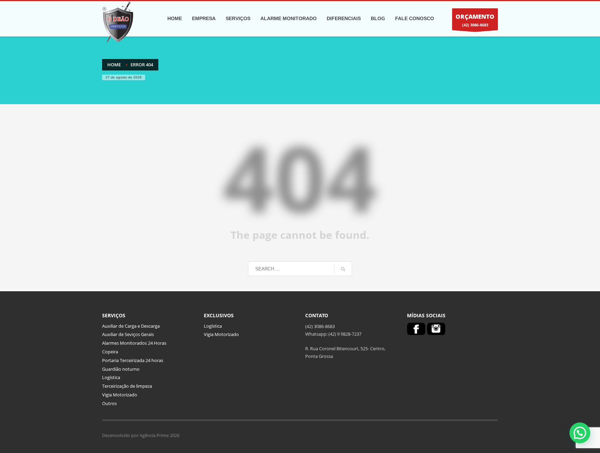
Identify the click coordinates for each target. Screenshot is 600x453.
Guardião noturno (121, 369)
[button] (579, 432)
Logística (111, 377)
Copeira (110, 352)
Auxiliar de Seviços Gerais (128, 334)
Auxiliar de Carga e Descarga (131, 326)
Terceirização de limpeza (127, 386)
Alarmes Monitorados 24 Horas (134, 343)
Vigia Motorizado (119, 395)
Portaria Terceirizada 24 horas (132, 360)
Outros (109, 403)
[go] (343, 269)
